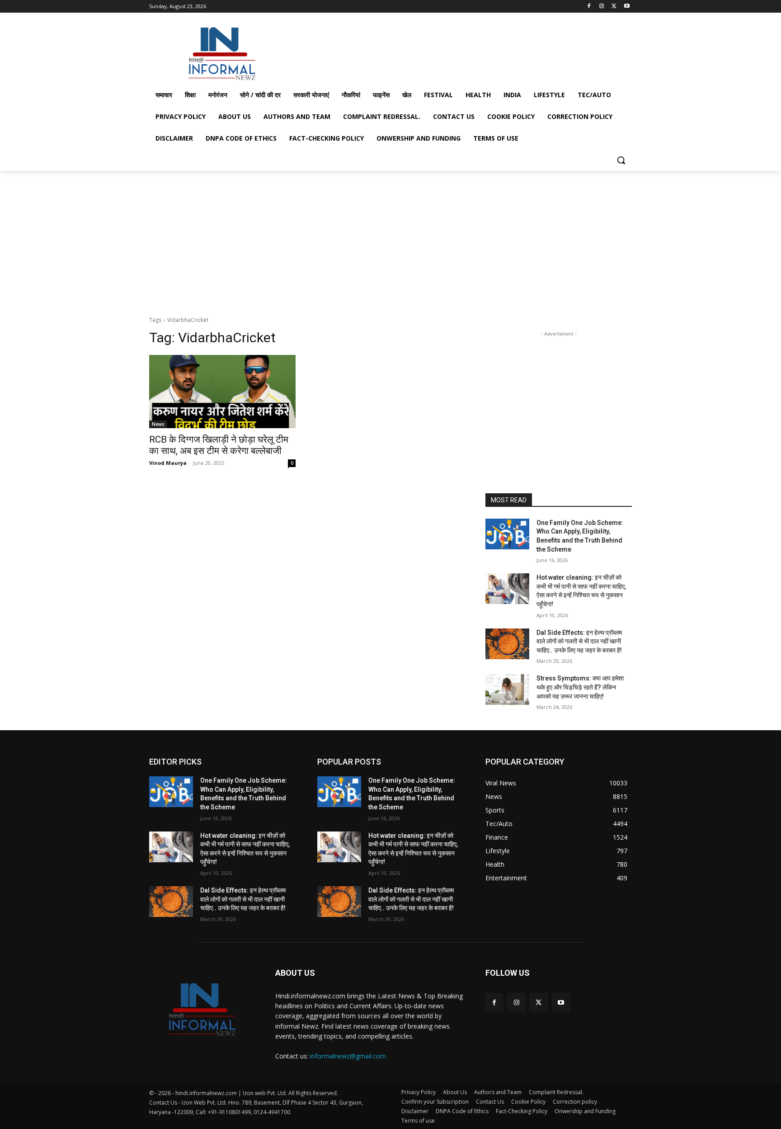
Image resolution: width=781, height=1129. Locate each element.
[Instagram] (602, 6)
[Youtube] (626, 6)
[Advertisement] (458, 51)
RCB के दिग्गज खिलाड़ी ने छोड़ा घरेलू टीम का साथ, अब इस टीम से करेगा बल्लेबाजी (218, 445)
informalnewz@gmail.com (348, 1056)
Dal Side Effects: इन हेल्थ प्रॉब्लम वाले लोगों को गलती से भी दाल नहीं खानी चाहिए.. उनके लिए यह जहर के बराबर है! (579, 641)
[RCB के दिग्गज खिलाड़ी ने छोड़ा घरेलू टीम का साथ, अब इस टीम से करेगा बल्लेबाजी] (222, 391)
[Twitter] (614, 6)
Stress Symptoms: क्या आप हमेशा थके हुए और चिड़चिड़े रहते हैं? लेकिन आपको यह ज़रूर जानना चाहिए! (580, 687)
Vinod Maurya (168, 462)
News (158, 424)
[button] (621, 160)
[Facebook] (589, 6)
